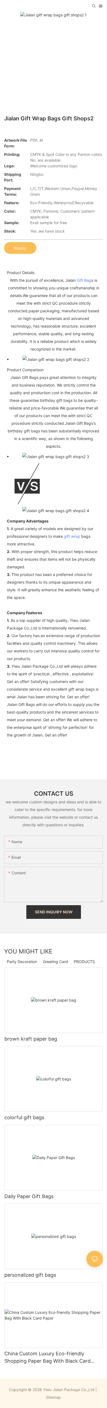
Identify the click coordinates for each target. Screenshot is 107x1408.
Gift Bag (84, 280)
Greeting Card (55, 961)
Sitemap (53, 1397)
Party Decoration (22, 961)
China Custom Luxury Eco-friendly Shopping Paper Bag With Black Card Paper (47, 1358)
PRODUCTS (84, 961)
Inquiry (20, 248)
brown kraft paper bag (30, 1039)
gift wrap (72, 536)
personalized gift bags (30, 1275)
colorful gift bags (24, 1117)
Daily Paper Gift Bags (29, 1196)
